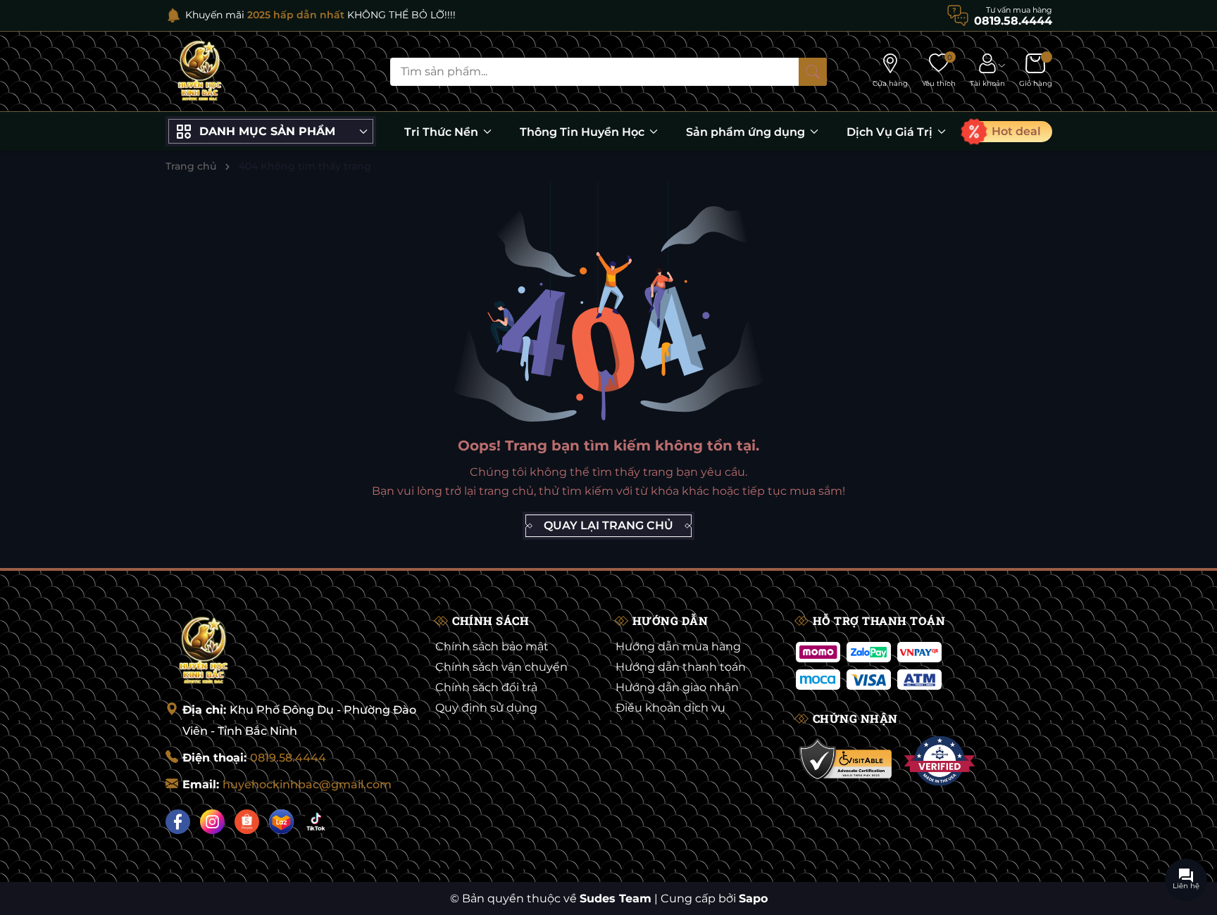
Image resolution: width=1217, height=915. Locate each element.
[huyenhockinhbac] (200, 71)
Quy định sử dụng (486, 707)
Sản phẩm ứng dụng (747, 132)
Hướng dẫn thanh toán (681, 667)
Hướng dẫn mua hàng (678, 646)
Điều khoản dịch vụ (670, 707)
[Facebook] (178, 821)
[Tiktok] (316, 821)
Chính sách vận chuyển (501, 667)
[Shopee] (247, 821)
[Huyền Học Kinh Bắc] (204, 651)
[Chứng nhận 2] (939, 760)
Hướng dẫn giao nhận (677, 687)
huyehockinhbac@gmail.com (307, 784)
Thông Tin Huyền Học (583, 132)
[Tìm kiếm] (813, 72)
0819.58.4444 (288, 757)
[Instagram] (212, 821)
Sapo (753, 898)
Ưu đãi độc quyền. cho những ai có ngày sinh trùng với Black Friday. (390, 14)
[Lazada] (281, 821)
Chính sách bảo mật (492, 646)
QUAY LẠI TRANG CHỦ (608, 525)
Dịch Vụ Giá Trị (891, 132)
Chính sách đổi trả (486, 687)
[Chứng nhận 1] (846, 760)
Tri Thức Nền (442, 132)
